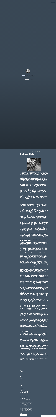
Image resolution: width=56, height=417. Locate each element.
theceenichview (28, 75)
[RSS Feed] (32, 79)
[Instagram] (28, 79)
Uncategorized (28, 151)
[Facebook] (26, 79)
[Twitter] (24, 79)
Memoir (25, 151)
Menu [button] (53, 1)
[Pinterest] (30, 79)
